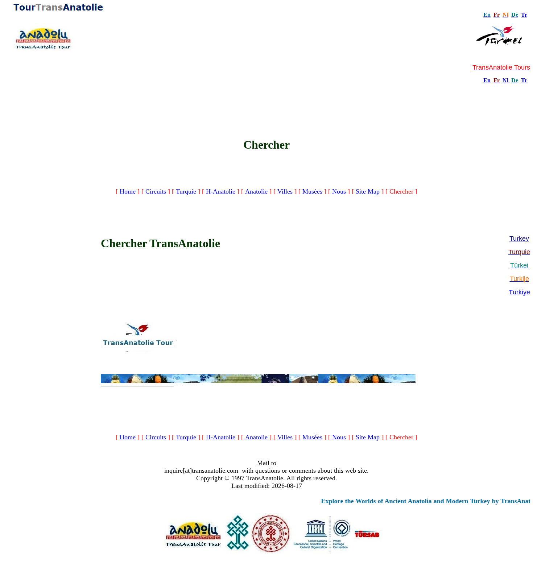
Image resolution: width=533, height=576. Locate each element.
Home (128, 191)
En (487, 80)
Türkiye (519, 292)
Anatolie (256, 191)
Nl (505, 80)
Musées (312, 191)
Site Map (368, 191)
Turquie (186, 191)
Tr (524, 15)
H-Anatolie (220, 191)
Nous (339, 191)
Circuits (155, 191)
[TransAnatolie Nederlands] (509, 80)
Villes (285, 191)
